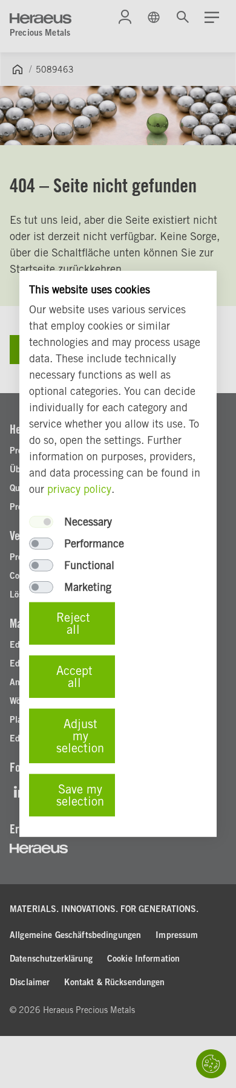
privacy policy (79, 489)
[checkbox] (41, 522)
